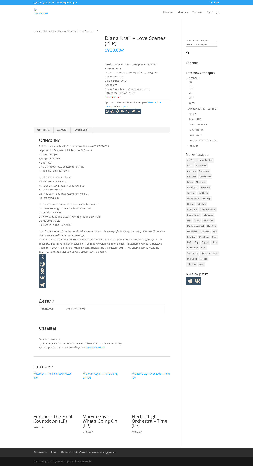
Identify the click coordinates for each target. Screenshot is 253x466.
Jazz (125, 106)
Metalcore (208, 220)
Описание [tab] (43, 129)
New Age (211, 225)
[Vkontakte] (122, 111)
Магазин (183, 12)
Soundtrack (192, 253)
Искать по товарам (197, 40)
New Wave (192, 231)
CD (190, 82)
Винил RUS (194, 119)
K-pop (197, 220)
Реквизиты (40, 452)
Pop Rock (191, 236)
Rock (215, 242)
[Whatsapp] (107, 111)
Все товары (50, 31)
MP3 (190, 98)
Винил (61, 31)
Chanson (191, 171)
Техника (197, 12)
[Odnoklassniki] (117, 111)
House (190, 204)
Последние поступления (202, 140)
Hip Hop (206, 198)
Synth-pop (192, 258)
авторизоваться (94, 347)
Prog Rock (204, 236)
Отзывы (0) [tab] (81, 129)
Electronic (200, 182)
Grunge (190, 192)
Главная (168, 12)
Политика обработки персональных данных (88, 452)
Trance (203, 258)
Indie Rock (192, 209)
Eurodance (192, 187)
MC (190, 92)
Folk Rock (205, 187)
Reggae (205, 242)
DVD (190, 87)
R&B (189, 242)
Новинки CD (195, 129)
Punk (214, 236)
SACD (191, 103)
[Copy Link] (127, 111)
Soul (203, 247)
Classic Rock (205, 176)
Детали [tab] (62, 129)
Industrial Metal (207, 209)
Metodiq (87, 461)
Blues (190, 165)
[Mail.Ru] (112, 111)
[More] (139, 111)
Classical (191, 176)
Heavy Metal (193, 198)
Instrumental (193, 214)
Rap (196, 242)
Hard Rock (203, 192)
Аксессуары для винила (202, 108)
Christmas (204, 171)
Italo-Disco (208, 214)
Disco (190, 182)
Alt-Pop (190, 160)
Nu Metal (205, 231)
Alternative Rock (205, 160)
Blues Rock (201, 165)
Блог (210, 12)
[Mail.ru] (42, 264)
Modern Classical (195, 225)
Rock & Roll (192, 247)
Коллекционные (198, 124)
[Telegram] (133, 111)
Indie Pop (201, 204)
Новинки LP (195, 135)
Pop (215, 231)
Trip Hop (191, 264)
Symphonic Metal (210, 253)
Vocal (201, 264)
